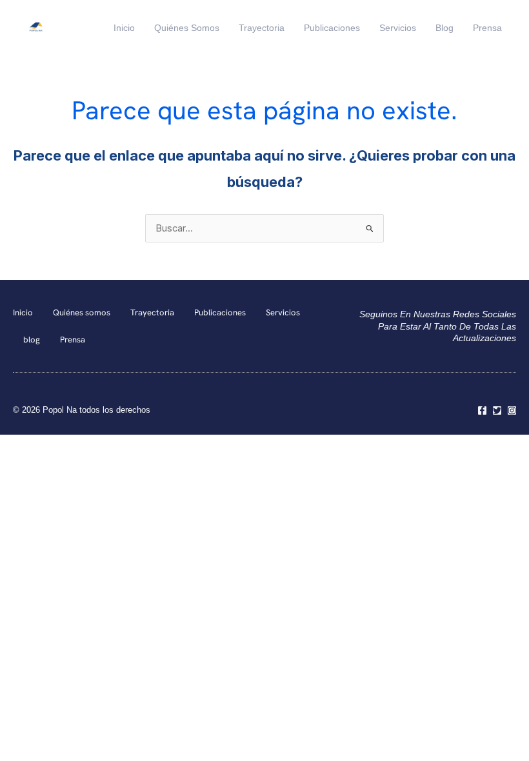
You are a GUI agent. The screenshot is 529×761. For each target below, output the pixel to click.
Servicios (397, 28)
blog (444, 28)
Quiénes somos (186, 28)
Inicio (124, 28)
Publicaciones (332, 28)
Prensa (487, 28)
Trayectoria (261, 28)
